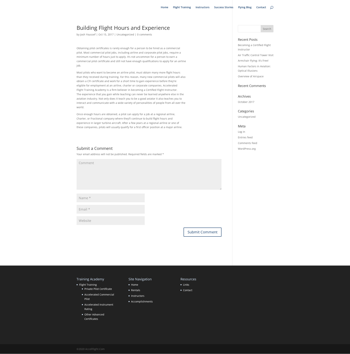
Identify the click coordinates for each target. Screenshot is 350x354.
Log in (241, 131)
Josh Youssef (88, 34)
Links (186, 284)
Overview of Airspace (251, 76)
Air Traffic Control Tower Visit (255, 55)
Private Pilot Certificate (98, 289)
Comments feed (247, 143)
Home (164, 7)
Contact (261, 7)
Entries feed (245, 137)
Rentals (135, 290)
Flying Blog (245, 7)
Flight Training (182, 7)
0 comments (144, 34)
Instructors (202, 7)
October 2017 (246, 102)
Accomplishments (142, 301)
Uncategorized (125, 34)
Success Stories (223, 7)
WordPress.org (247, 148)
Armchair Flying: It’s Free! (253, 60)
